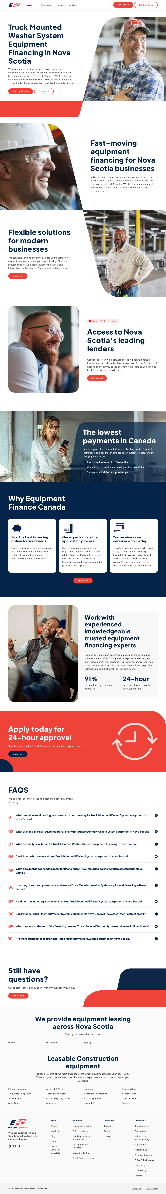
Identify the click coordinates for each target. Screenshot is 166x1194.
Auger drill (89, 1103)
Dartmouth (51, 1042)
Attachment (52, 1103)
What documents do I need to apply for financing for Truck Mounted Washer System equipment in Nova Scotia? (75, 870)
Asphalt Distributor (55, 1093)
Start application (20, 91)
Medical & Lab (142, 1149)
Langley (108, 1136)
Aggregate (89, 1089)
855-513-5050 (146, 5)
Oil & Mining (140, 1170)
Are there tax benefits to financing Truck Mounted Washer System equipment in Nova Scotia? (69, 939)
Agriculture (140, 1144)
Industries (46, 5)
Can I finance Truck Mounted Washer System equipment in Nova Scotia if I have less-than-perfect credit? (77, 914)
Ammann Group (129, 1089)
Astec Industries (129, 1098)
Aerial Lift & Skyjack (55, 1089)
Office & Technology (144, 1160)
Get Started (123, 4)
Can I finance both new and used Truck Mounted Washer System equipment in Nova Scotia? (68, 856)
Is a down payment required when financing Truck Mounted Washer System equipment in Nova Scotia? (75, 901)
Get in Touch (18, 995)
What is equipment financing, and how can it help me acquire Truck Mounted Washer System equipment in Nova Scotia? (77, 817)
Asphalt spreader (92, 1098)
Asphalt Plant (15, 1098)
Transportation (142, 1126)
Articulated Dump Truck (19, 1093)
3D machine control (17, 1089)
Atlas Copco (14, 1103)
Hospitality (140, 1165)
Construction (141, 1131)
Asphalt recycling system (58, 1098)
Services (30, 5)
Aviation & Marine (143, 1155)
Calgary (108, 1131)
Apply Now (17, 276)
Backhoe (126, 1103)
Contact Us (44, 91)
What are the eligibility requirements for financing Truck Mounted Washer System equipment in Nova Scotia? (78, 831)
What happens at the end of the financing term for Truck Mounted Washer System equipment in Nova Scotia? (79, 926)
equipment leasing (114, 467)
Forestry (139, 1175)
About (61, 5)
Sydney (87, 1042)
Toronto (107, 1126)
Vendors (73, 5)
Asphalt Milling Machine (95, 1093)
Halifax (11, 1042)
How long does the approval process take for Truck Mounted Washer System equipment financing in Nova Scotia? (77, 887)
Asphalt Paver (129, 1093)
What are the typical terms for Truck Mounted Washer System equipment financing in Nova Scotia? (72, 844)
